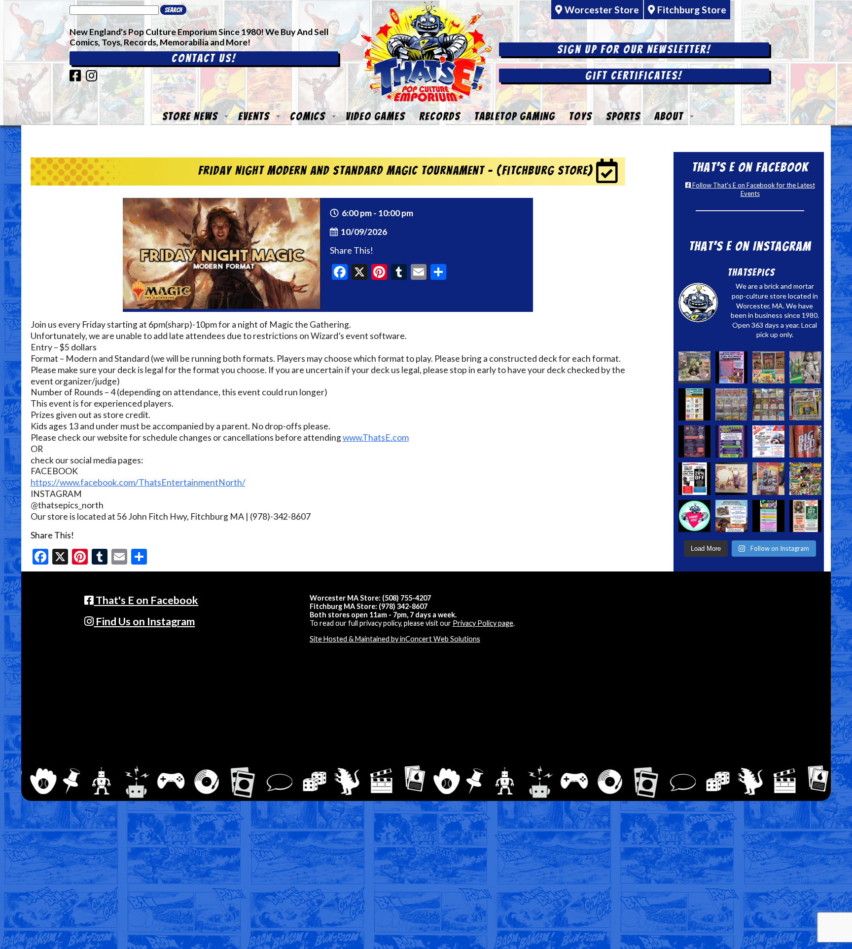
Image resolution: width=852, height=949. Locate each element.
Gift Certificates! (633, 75)
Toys (580, 116)
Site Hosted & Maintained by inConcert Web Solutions (395, 639)
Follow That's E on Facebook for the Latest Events (753, 189)
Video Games (375, 116)
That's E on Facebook (146, 600)
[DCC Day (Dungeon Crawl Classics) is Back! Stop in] (694, 441)
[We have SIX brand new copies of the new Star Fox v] (768, 478)
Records (440, 116)
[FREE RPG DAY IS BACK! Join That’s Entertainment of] (768, 516)
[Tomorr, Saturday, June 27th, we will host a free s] (805, 478)
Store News (190, 116)
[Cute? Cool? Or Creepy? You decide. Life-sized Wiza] (805, 367)
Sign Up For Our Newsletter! (634, 49)
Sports (623, 116)
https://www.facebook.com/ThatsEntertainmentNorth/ (138, 482)
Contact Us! (204, 58)
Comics (307, 116)
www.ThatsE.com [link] (376, 437)
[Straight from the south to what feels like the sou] (805, 441)
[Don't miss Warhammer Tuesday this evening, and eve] (731, 516)
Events (254, 116)
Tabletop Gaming (514, 116)
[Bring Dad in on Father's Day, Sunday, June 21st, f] (805, 516)
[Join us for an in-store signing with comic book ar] (731, 367)
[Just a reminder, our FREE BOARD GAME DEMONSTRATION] (694, 404)
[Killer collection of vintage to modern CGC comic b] (731, 404)
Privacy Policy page (483, 623)
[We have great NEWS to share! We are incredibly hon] (694, 516)
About (668, 116)
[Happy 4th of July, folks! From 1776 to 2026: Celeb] (768, 441)
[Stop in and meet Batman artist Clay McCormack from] (694, 367)
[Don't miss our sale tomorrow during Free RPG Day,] (694, 478)
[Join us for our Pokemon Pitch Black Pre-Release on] (731, 441)
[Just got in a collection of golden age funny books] (768, 367)
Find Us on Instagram (144, 621)
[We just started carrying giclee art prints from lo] (805, 404)
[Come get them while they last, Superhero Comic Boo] (768, 404)
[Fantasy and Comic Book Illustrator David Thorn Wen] (731, 478)
